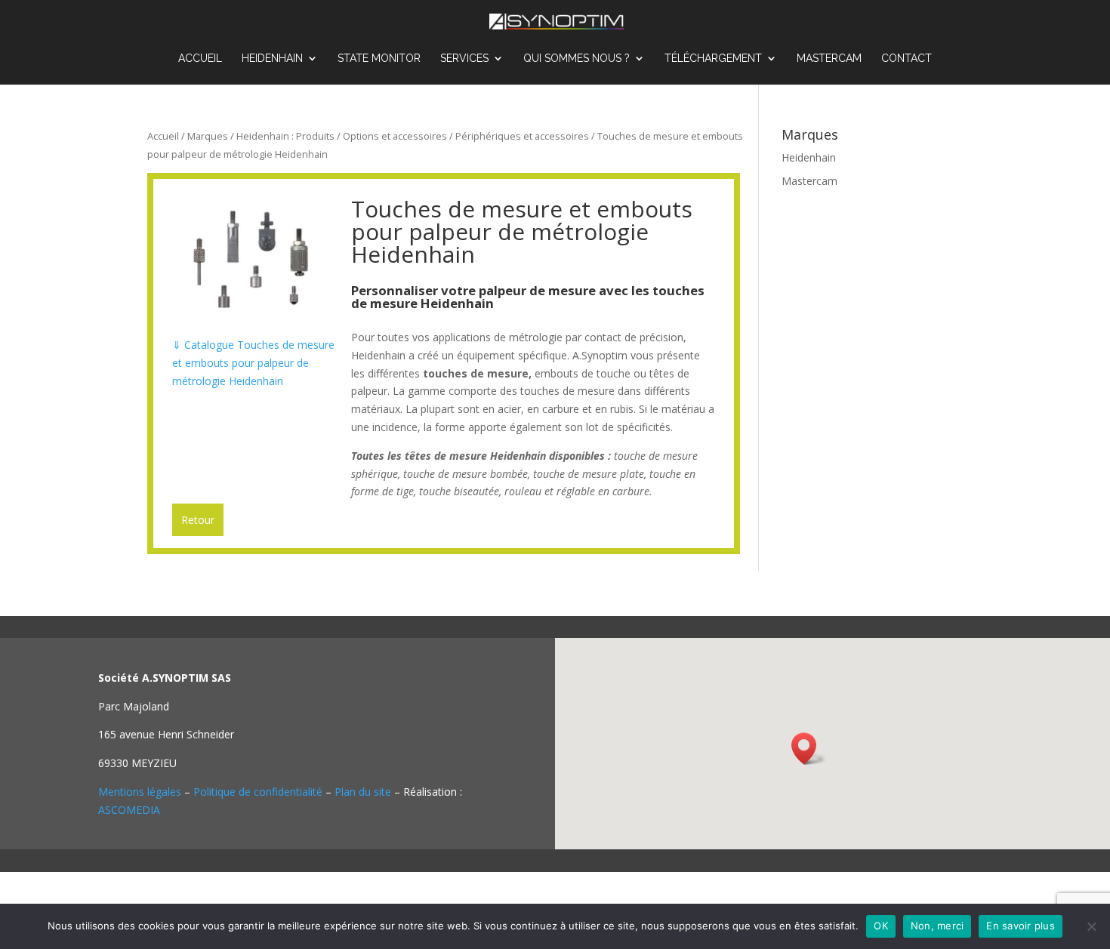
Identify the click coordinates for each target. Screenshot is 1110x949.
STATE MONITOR (379, 58)
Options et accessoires (395, 136)
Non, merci (937, 926)
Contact (906, 58)
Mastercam (829, 58)
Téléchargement (713, 58)
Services (464, 58)
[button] (808, 748)
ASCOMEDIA (129, 810)
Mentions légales (139, 791)
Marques (207, 136)
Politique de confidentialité (257, 791)
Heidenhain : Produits (285, 136)
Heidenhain (272, 58)
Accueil (200, 58)
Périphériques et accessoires (522, 136)
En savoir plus (1020, 926)
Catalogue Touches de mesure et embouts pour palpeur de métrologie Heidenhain (253, 362)
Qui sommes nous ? (576, 58)
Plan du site (363, 791)
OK (881, 926)
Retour (197, 520)
